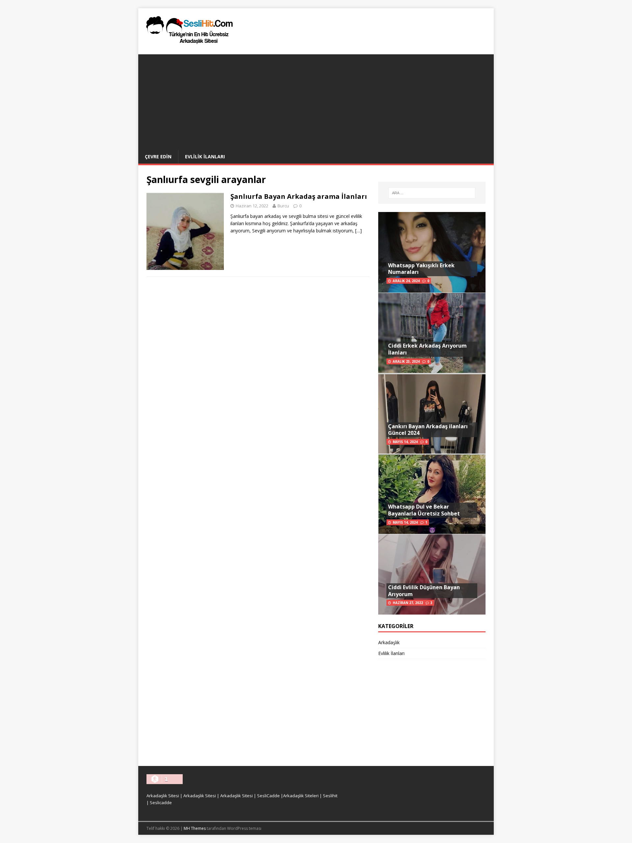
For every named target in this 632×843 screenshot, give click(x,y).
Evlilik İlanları (205, 156)
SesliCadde (268, 796)
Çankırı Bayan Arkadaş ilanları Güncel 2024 (428, 430)
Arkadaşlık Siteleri (301, 796)
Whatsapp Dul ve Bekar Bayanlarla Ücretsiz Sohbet (424, 510)
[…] (358, 230)
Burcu (283, 206)
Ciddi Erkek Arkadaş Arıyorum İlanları (427, 349)
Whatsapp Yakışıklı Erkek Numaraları (421, 269)
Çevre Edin (158, 156)
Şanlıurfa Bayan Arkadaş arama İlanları (298, 196)
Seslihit (330, 796)
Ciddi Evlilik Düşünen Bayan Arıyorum (424, 591)
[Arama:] (431, 192)
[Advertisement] (316, 100)
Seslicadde (161, 802)
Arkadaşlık (389, 642)
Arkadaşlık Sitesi (162, 796)
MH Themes (195, 828)
